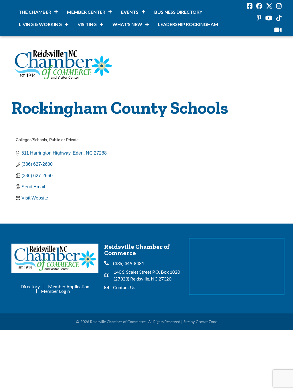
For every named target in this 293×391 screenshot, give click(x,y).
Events (129, 12)
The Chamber (35, 12)
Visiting (87, 24)
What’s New (127, 24)
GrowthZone (206, 321)
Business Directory (178, 12)
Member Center (86, 12)
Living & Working (40, 24)
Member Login (55, 291)
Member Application (68, 286)
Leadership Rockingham (188, 24)
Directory (30, 286)
